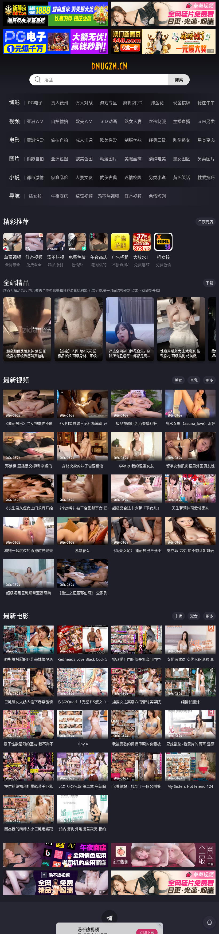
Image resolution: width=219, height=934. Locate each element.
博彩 (14, 102)
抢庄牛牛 (206, 103)
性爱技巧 (206, 177)
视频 (14, 121)
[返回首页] (209, 922)
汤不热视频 (108, 196)
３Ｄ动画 (108, 121)
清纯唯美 (157, 159)
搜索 (179, 80)
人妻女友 (84, 177)
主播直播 (181, 121)
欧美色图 (84, 159)
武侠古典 (108, 177)
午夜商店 (59, 196)
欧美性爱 (108, 140)
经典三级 (157, 140)
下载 (209, 282)
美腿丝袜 (133, 159)
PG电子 (35, 103)
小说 (14, 177)
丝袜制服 (157, 121)
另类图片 (206, 159)
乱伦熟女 (181, 140)
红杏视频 (133, 196)
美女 (178, 380)
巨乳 (194, 380)
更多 (209, 380)
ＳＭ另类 (206, 121)
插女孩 (35, 196)
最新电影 (16, 615)
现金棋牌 (181, 103)
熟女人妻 (133, 121)
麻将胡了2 (133, 103)
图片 (14, 158)
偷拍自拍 (59, 140)
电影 (14, 140)
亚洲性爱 (35, 140)
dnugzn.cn (109, 66)
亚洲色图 (59, 159)
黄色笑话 (181, 177)
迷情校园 (133, 177)
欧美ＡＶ (84, 121)
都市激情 (35, 177)
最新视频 (16, 379)
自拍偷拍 (59, 121)
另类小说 (157, 177)
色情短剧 (157, 196)
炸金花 (157, 103)
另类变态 (206, 140)
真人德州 (59, 103)
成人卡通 (84, 140)
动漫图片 (108, 159)
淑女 (194, 616)
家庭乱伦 (59, 177)
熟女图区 (181, 159)
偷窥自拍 (35, 159)
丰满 (178, 616)
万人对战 (84, 103)
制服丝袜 (133, 140)
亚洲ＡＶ (35, 121)
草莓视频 (84, 196)
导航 (14, 196)
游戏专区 (108, 103)
